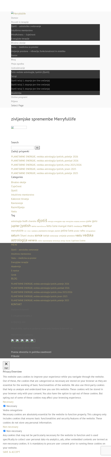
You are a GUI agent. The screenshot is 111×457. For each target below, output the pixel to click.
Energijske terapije (20, 38)
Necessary (12, 406)
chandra (32, 221)
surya (46, 235)
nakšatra (34, 231)
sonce (38, 235)
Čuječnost (16, 186)
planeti (57, 231)
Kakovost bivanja (20, 198)
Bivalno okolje (18, 42)
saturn (15, 235)
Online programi (19, 97)
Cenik (13, 274)
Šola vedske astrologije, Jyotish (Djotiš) (30, 72)
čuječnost (75, 240)
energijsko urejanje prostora (75, 221)
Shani (23, 235)
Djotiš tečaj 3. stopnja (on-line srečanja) (30, 88)
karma (34, 226)
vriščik (39, 241)
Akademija (16, 92)
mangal (62, 226)
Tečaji (14, 76)
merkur (87, 226)
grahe (88, 221)
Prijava (14, 101)
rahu (82, 230)
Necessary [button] (8, 401)
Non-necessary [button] (10, 426)
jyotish (25, 225)
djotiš (42, 220)
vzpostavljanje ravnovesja (51, 241)
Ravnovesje (17, 203)
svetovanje (54, 236)
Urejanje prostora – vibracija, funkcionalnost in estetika (38, 51)
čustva (82, 240)
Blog (13, 59)
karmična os (41, 226)
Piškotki (15, 356)
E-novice (15, 270)
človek (68, 241)
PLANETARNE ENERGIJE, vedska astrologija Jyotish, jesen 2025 (43, 169)
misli (29, 231)
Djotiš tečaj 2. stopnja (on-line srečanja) (30, 84)
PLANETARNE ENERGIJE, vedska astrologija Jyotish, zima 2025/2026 (46, 164)
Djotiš (14, 190)
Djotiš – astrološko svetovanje (26, 26)
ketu (49, 226)
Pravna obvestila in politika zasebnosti (31, 352)
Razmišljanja (17, 207)
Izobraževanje (18, 67)
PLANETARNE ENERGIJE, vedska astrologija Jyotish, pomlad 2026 (44, 160)
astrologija (16, 221)
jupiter (15, 226)
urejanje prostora (67, 235)
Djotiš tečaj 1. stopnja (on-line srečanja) (30, 80)
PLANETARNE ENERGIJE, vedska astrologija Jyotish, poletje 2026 (44, 156)
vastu (78, 235)
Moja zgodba (17, 63)
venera (32, 240)
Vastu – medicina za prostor (24, 46)
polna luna (67, 230)
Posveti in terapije (20, 22)
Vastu (14, 211)
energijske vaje (59, 221)
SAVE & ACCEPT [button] (11, 452)
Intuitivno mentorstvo (22, 30)
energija (50, 221)
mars (70, 226)
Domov (14, 17)
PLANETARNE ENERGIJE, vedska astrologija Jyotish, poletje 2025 (44, 173)
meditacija (78, 226)
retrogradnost (90, 231)
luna (54, 226)
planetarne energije (46, 231)
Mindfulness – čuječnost (23, 34)
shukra (30, 235)
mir (25, 231)
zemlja (63, 241)
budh (25, 221)
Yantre (14, 55)
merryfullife (17, 230)
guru (94, 221)
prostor (76, 231)
